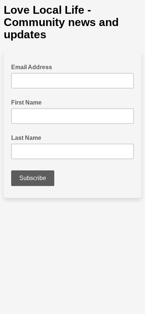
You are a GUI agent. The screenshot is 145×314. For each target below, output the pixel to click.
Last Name (26, 138)
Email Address (34, 67)
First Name (26, 102)
